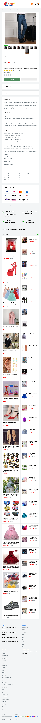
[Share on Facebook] (4, 75)
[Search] (32, 4)
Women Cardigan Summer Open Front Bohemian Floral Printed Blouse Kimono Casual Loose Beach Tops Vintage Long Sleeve (33, 358)
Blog (3, 670)
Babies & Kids (4, 687)
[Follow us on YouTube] (9, 716)
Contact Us (4, 653)
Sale (23, 646)
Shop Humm (4, 665)
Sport (23, 644)
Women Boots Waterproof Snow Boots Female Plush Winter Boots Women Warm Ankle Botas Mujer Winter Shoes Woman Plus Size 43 (33, 322)
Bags (3, 690)
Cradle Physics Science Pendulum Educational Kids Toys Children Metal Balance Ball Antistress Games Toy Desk (33, 370)
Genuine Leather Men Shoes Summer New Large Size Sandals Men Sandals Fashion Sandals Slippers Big (11, 615)
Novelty (23, 642)
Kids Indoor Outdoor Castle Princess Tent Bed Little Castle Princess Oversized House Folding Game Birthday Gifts (33, 490)
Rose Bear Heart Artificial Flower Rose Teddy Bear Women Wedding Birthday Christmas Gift (10, 255)
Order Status (4, 651)
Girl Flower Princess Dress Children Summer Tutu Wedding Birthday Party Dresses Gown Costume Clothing (33, 526)
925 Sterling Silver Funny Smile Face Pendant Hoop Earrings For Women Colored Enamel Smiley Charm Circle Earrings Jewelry (11, 375)
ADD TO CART (11, 79)
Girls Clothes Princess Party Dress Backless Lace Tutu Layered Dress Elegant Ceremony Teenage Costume (33, 334)
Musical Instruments (6, 707)
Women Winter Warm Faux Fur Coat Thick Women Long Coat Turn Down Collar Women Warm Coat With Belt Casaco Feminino (11, 327)
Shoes (3, 689)
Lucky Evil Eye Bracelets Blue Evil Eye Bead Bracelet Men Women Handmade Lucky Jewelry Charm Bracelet (33, 550)
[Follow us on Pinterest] (7, 716)
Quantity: (5, 65)
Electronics (24, 636)
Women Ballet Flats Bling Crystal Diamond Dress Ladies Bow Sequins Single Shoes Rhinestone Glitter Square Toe (33, 610)
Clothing (24, 630)
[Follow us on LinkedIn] (11, 716)
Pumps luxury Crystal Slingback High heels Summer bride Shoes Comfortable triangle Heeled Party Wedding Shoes (32, 406)
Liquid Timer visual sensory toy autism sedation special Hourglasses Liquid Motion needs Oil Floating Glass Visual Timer (10, 399)
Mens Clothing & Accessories (7, 684)
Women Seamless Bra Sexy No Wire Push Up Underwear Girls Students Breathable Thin (10, 591)
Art (23, 639)
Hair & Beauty (4, 682)
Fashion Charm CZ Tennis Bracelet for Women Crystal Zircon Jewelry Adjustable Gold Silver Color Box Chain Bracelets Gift (33, 562)
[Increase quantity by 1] (15, 66)
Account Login (5, 679)
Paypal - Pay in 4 (5, 658)
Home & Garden (5, 701)
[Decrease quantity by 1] (9, 66)
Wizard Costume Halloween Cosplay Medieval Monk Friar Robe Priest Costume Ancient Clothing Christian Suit (33, 262)
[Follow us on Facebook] (3, 716)
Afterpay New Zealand (6, 668)
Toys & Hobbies (5, 694)
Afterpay (3, 662)
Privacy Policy (4, 675)
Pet (23, 637)
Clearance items (25, 627)
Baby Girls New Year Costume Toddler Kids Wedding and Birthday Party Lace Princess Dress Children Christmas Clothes (11, 567)
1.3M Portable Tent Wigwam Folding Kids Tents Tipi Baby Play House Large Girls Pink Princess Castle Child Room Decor (32, 478)
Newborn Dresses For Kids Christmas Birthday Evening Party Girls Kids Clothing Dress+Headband (33, 514)
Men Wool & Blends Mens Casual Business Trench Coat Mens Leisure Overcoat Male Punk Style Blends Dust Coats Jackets (11, 447)
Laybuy (3, 663)
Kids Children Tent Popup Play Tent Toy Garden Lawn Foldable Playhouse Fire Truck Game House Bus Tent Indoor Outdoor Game (10, 519)
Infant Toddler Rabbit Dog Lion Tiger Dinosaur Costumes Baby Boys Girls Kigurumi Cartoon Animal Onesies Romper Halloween (33, 442)
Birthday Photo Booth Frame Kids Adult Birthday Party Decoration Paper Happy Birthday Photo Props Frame (33, 238)
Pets (3, 692)
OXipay (3, 667)
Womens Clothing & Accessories (8, 685)
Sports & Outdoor (5, 699)
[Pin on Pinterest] (6, 75)
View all (37, 234)
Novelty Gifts (4, 696)
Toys (23, 641)
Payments (4, 660)
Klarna (3, 656)
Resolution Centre (5, 655)
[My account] (35, 4)
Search (3, 680)
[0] (38, 4)
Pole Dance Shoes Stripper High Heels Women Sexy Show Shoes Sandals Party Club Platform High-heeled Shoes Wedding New (11, 279)
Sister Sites (4, 709)
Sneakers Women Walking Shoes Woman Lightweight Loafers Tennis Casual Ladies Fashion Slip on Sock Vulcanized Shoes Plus (33, 598)
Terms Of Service (5, 673)
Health (23, 629)
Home (3, 9)
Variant (5, 56)
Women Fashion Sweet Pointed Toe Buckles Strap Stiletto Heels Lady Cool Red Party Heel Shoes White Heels (11, 423)
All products (7, 9)
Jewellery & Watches (6, 702)
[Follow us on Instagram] (5, 716)
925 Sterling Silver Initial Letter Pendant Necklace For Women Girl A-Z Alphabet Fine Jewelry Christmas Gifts (33, 346)
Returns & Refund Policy (6, 677)
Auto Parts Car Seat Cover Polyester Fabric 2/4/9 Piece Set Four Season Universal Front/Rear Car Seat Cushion (33, 298)
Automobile (4, 697)
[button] (29, 79)
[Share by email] (10, 75)
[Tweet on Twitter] (8, 75)
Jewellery (24, 632)
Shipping (3, 672)
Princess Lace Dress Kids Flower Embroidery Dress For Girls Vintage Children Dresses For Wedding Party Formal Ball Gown (11, 303)
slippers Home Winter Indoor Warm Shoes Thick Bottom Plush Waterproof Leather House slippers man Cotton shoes (33, 586)
